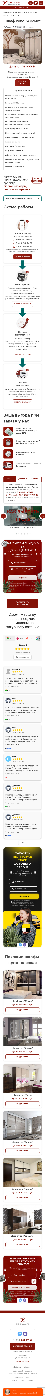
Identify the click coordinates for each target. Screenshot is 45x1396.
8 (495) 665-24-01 (24, 243)
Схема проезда (22, 1361)
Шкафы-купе (21, 13)
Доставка (22, 479)
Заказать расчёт (22, 82)
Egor (14, 727)
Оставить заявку (22, 256)
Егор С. (15, 756)
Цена (8, 479)
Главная (7, 13)
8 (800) (22, 1340)
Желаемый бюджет (24, 569)
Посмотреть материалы (22, 603)
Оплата (34, 479)
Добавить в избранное (23, 1367)
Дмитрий (16, 815)
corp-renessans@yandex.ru (22, 1351)
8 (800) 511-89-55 (24, 240)
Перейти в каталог (22, 402)
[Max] (24, 945)
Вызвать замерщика (22, 304)
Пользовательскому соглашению (23, 905)
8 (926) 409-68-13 (24, 247)
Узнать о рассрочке (22, 354)
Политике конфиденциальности (22, 903)
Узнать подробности (37, 180)
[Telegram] (20, 945)
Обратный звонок (22, 1346)
